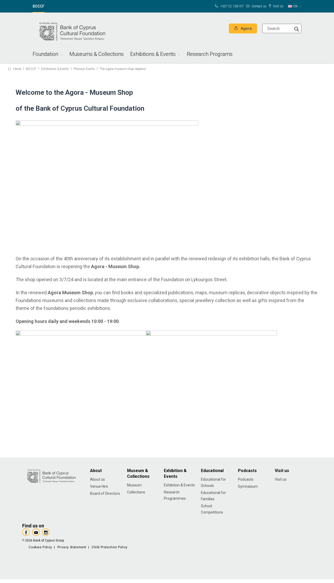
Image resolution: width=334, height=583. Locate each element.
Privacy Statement (71, 547)
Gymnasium (248, 486)
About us (97, 479)
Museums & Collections (96, 54)
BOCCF (38, 6)
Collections (136, 492)
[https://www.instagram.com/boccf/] (46, 532)
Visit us (281, 479)
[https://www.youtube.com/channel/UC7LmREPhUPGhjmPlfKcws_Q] (36, 532)
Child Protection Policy (110, 547)
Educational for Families (213, 496)
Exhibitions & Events (153, 54)
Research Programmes (175, 495)
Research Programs (209, 54)
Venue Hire (99, 486)
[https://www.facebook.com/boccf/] (26, 532)
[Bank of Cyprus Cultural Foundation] (72, 30)
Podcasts (245, 479)
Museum (134, 485)
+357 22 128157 (231, 6)
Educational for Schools (213, 482)
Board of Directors (105, 493)
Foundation (45, 54)
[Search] (296, 28)
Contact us (258, 6)
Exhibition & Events (179, 485)
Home (16, 69)
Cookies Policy (40, 547)
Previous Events (84, 69)
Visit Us (277, 6)
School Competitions (212, 509)
